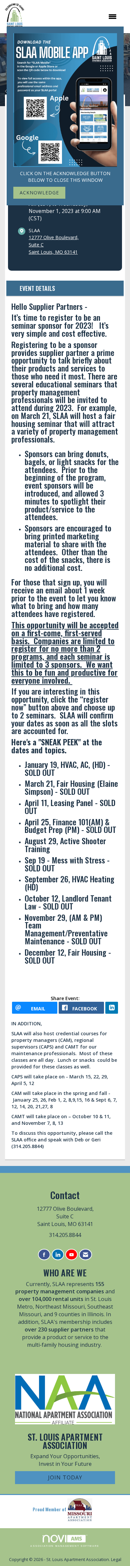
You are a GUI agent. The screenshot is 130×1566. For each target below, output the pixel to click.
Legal (116, 1559)
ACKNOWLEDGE (39, 192)
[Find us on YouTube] (71, 1254)
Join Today (65, 1477)
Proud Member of (50, 1509)
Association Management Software (64, 1546)
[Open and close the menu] (74, 16)
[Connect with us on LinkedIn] (58, 1254)
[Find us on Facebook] (44, 1254)
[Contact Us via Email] (85, 1254)
